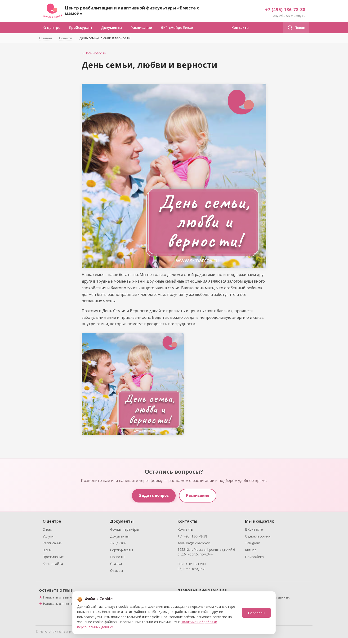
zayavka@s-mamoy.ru (289, 15)
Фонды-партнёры (124, 529)
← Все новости (94, 53)
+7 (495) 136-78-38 (285, 9)
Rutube (250, 550)
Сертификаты (121, 550)
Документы (111, 27)
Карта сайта (53, 563)
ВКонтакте (254, 529)
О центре (51, 27)
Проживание (53, 557)
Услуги (48, 536)
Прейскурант (81, 27)
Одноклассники (258, 536)
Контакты (240, 27)
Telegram (252, 543)
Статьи (116, 563)
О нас (47, 529)
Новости (65, 38)
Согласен (256, 612)
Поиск (299, 28)
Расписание (141, 27)
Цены (47, 550)
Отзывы (116, 570)
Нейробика (254, 557)
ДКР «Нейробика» (177, 27)
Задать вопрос (154, 495)
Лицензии (118, 543)
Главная (45, 38)
